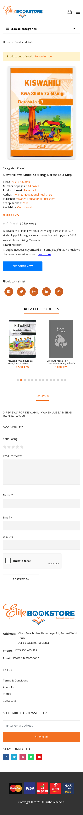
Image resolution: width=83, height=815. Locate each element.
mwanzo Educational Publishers (32, 194)
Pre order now (43, 56)
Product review (12, 456)
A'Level (21, 168)
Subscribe (41, 737)
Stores (7, 694)
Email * (7, 517)
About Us (8, 687)
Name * (8, 495)
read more (44, 254)
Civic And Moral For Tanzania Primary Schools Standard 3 (22, 362)
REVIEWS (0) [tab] (42, 396)
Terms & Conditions (15, 680)
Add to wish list (15, 281)
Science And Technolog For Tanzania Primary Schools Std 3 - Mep (59, 362)
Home (7, 42)
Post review (21, 579)
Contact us (9, 700)
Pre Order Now (23, 266)
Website (8, 536)
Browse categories (23, 29)
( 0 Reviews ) (28, 223)
